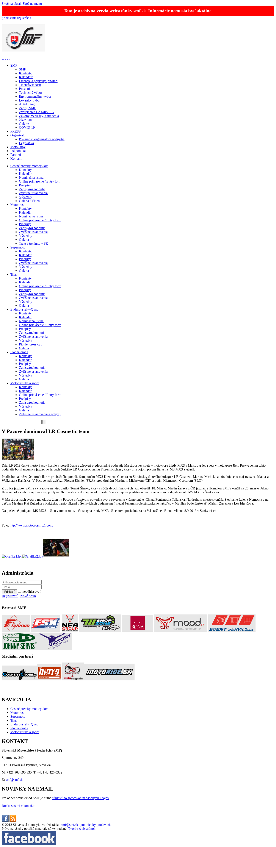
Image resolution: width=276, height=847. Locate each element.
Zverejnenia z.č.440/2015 (36, 112)
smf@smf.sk (14, 779)
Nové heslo (28, 596)
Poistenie (25, 89)
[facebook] (5, 821)
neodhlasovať (31, 591)
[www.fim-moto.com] (2, 58)
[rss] (12, 821)
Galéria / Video (29, 201)
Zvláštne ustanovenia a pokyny (40, 414)
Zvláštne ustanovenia (33, 193)
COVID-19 (27, 127)
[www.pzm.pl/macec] (5, 58)
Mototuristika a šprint (24, 383)
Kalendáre (26, 77)
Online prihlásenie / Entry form (40, 181)
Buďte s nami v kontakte (18, 806)
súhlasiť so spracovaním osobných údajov (80, 798)
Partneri (15, 154)
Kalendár (25, 173)
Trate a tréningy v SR (33, 243)
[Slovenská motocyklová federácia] (23, 49)
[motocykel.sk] (73, 679)
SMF (13, 65)
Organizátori (18, 135)
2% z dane (26, 120)
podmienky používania (95, 825)
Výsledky (25, 197)
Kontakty (25, 73)
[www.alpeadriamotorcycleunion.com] (7, 58)
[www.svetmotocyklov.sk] (49, 679)
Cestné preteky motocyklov (29, 166)
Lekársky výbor (30, 100)
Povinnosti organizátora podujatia (41, 139)
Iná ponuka (18, 151)
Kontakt (15, 158)
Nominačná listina (31, 177)
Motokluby (17, 147)
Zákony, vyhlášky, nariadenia (39, 116)
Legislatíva (26, 143)
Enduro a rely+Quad (24, 309)
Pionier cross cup (30, 344)
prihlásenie (9, 18)
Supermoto (17, 247)
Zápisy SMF (27, 108)
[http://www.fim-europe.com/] (3, 58)
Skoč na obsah (12, 3)
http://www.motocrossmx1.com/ (31, 525)
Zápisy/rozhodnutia (32, 189)
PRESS (15, 131)
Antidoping (26, 104)
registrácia (24, 18)
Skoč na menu (32, 3)
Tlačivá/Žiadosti (30, 85)
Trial (13, 274)
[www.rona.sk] (137, 630)
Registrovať (10, 596)
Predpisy (25, 185)
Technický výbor (30, 92)
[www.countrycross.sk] (19, 679)
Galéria (24, 239)
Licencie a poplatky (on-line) (38, 81)
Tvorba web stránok (82, 828)
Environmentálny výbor (35, 96)
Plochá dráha (19, 352)
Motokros (17, 204)
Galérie (24, 123)
